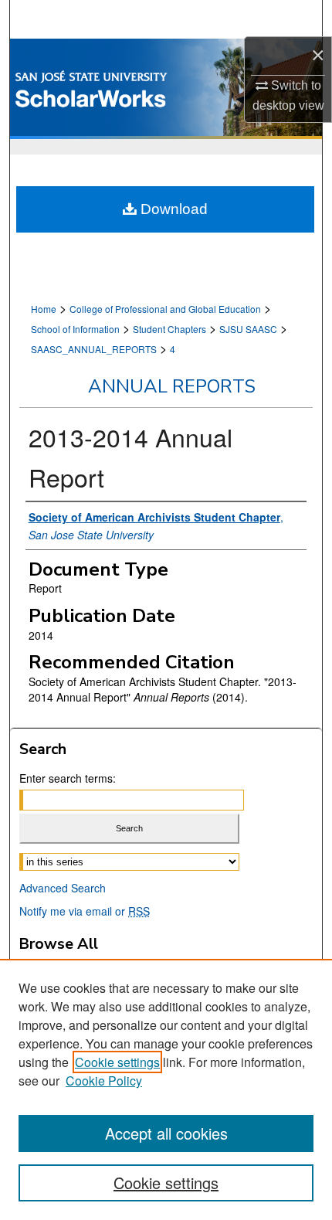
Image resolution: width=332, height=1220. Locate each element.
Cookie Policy (104, 1080)
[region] (166, 1089)
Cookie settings (117, 1062)
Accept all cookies (166, 1133)
